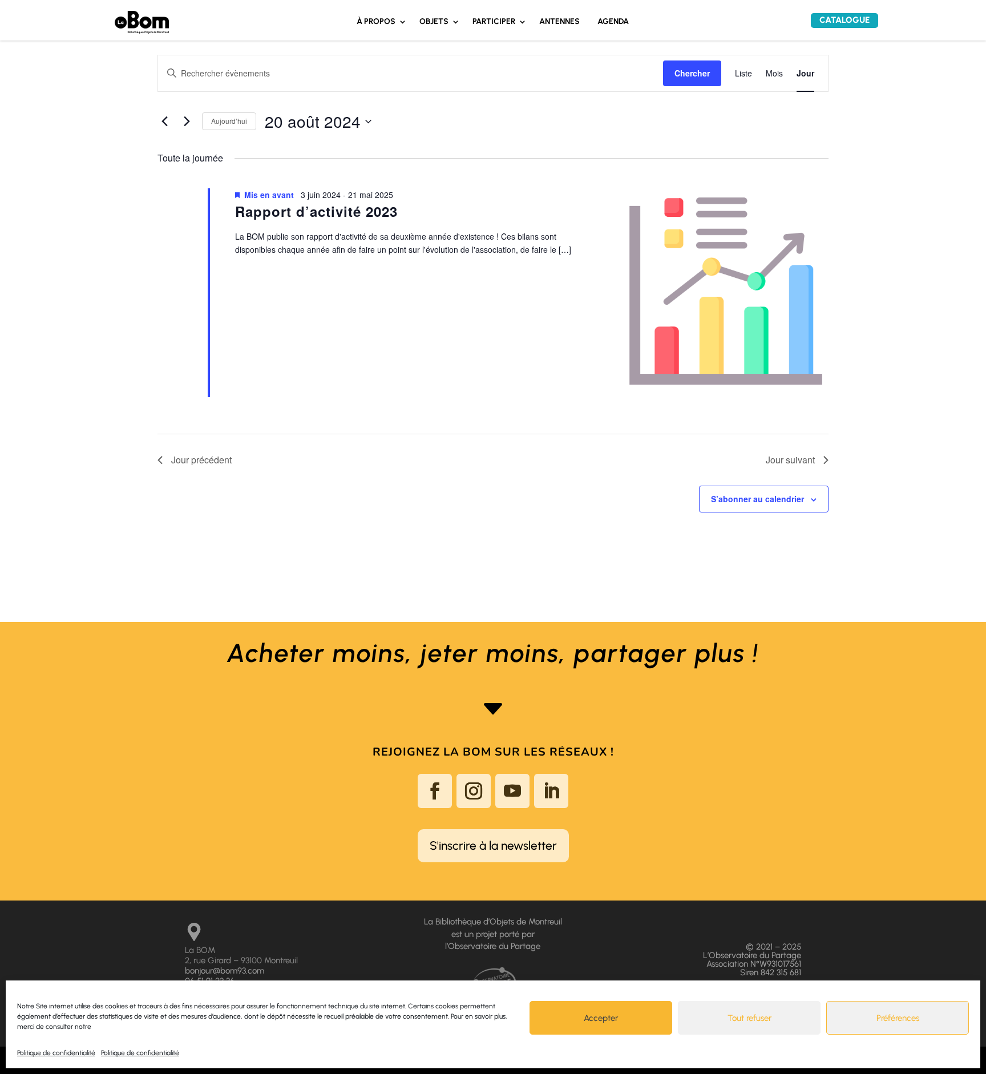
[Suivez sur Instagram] (473, 791)
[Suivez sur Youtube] (512, 791)
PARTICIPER (493, 22)
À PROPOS (376, 22)
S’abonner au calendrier (757, 498)
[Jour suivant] (186, 121)
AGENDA (613, 22)
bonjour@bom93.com (224, 971)
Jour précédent (201, 459)
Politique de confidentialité (56, 1053)
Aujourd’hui (229, 121)
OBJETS (433, 22)
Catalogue (844, 20)
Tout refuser (749, 1018)
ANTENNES (559, 22)
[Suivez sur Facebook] (435, 791)
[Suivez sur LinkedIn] (551, 791)
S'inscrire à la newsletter (493, 845)
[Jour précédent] (164, 121)
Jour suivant (790, 459)
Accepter (601, 1018)
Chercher (692, 73)
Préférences (897, 1018)
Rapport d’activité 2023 (316, 211)
